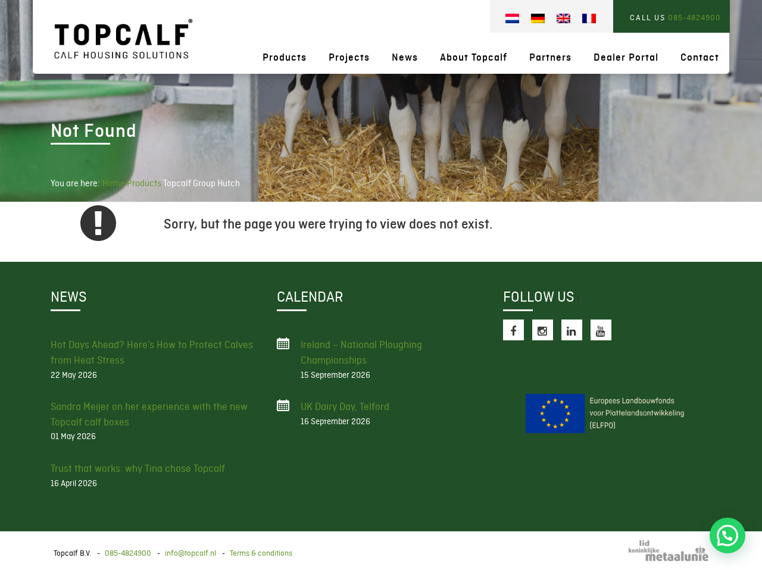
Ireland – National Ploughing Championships (361, 352)
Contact (699, 57)
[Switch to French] (589, 19)
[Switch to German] (538, 19)
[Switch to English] (563, 19)
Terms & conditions (261, 553)
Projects (349, 57)
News (405, 57)
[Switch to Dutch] (512, 19)
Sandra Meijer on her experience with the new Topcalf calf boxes (149, 414)
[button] (727, 535)
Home (113, 183)
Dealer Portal (626, 57)
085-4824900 (694, 17)
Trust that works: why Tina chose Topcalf (138, 468)
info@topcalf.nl (190, 553)
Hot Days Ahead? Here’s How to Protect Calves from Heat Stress (152, 352)
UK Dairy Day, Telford (345, 406)
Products (285, 57)
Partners (550, 57)
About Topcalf (473, 57)
